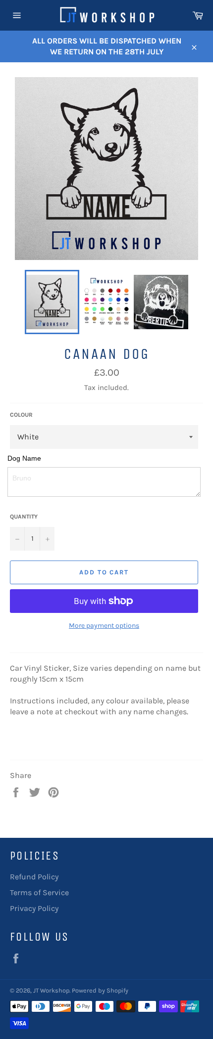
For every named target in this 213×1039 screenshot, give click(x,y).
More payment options (104, 625)
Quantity (24, 516)
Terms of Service (39, 892)
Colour (21, 414)
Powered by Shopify (100, 990)
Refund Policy (34, 876)
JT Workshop (51, 990)
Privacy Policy (34, 908)
